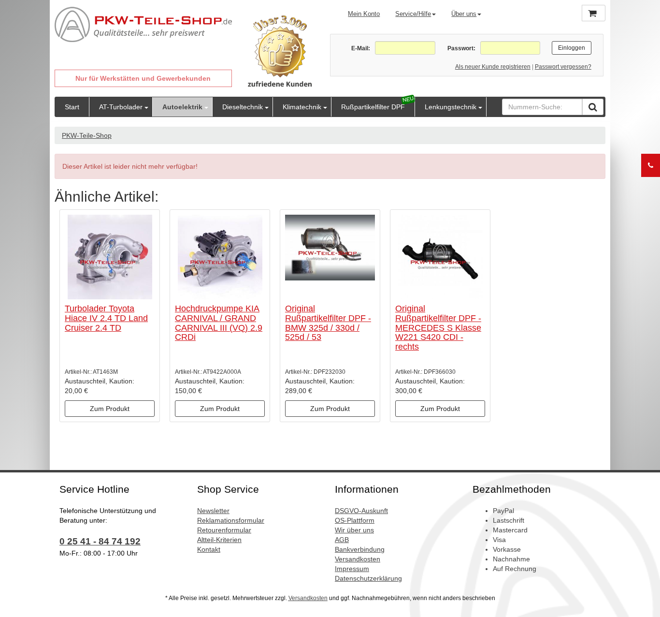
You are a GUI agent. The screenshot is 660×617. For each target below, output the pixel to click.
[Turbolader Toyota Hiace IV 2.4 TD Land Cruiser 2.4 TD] (110, 257)
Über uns (463, 13)
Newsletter (213, 510)
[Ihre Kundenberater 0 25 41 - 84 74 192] (650, 165)
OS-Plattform (354, 520)
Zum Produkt (109, 408)
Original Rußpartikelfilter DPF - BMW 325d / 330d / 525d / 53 (328, 323)
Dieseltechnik (242, 107)
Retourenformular (224, 530)
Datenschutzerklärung (368, 578)
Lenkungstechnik (450, 107)
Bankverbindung (360, 549)
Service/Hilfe (413, 13)
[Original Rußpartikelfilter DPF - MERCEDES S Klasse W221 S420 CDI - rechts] (440, 257)
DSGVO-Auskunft (361, 510)
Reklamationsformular (230, 520)
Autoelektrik (182, 107)
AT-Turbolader (121, 107)
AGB (342, 540)
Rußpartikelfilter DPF (373, 107)
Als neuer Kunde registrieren (493, 66)
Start (72, 107)
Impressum (352, 569)
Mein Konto (364, 13)
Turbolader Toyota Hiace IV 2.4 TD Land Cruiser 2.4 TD (106, 318)
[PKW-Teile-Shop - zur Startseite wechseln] (143, 24)
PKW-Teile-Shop (87, 135)
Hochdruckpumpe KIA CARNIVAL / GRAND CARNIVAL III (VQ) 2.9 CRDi (218, 323)
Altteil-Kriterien (219, 540)
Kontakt (208, 549)
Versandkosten (357, 559)
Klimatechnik (302, 107)
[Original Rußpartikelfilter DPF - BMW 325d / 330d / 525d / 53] (330, 257)
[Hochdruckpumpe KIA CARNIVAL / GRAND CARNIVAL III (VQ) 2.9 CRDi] (220, 257)
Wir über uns (354, 530)
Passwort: (461, 48)
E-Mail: (360, 48)
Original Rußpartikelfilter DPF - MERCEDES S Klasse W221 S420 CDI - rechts (438, 328)
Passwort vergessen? (563, 66)
